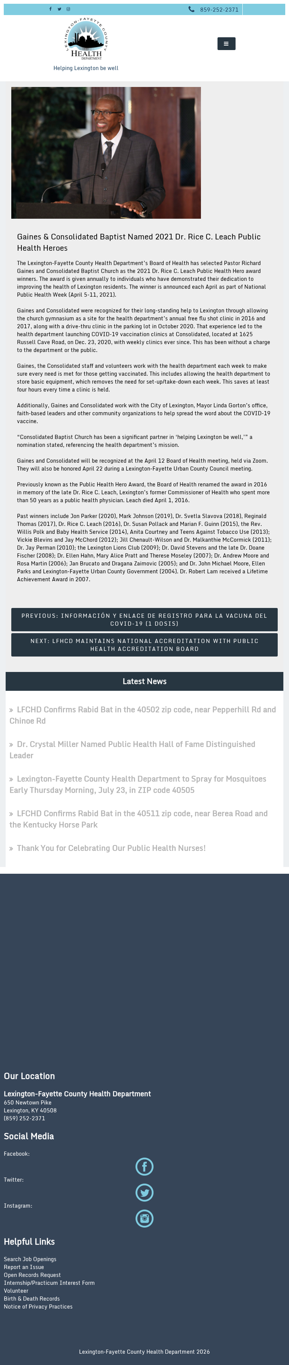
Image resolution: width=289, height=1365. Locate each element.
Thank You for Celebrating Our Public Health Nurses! (111, 848)
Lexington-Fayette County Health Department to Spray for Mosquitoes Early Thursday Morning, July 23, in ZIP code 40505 (137, 784)
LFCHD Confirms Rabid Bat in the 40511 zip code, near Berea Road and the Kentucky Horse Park (138, 819)
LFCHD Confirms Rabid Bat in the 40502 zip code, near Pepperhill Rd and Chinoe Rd (142, 715)
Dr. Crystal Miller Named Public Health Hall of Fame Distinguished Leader (132, 750)
